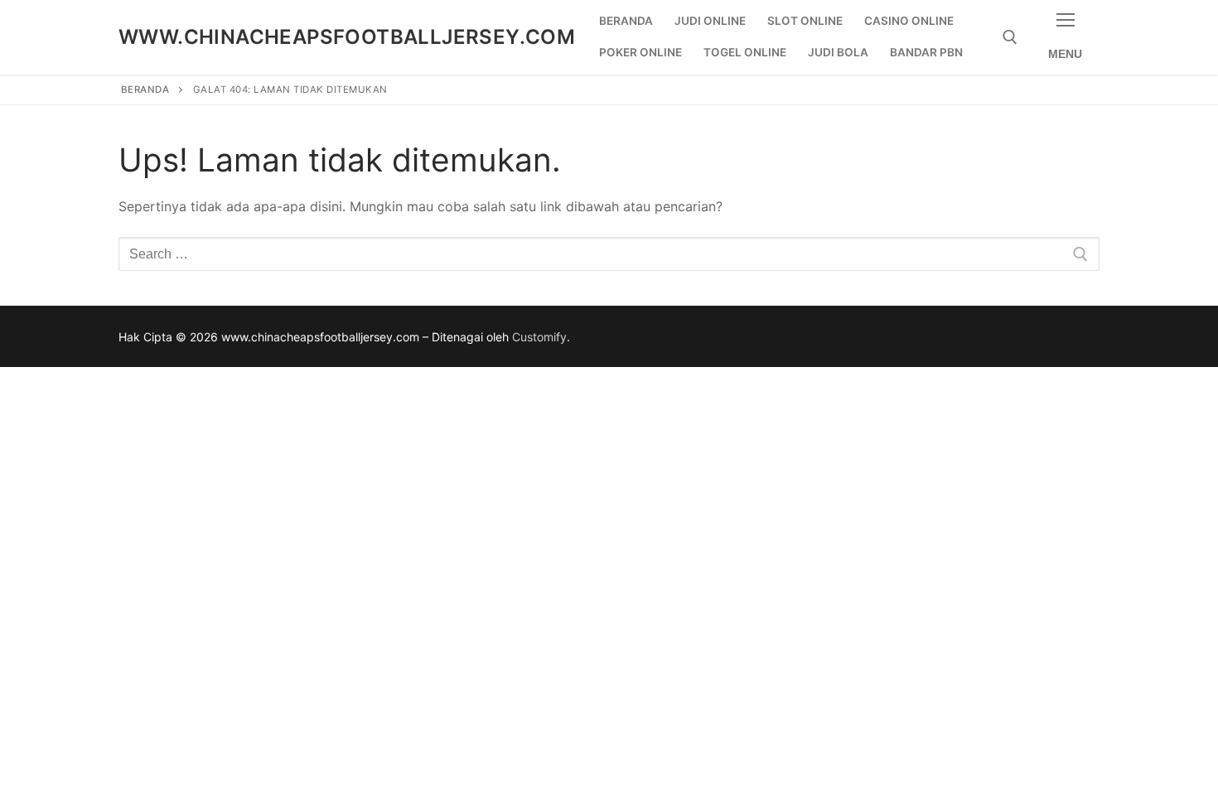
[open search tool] (1010, 37)
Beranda (145, 89)
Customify (539, 337)
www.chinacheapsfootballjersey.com (346, 37)
